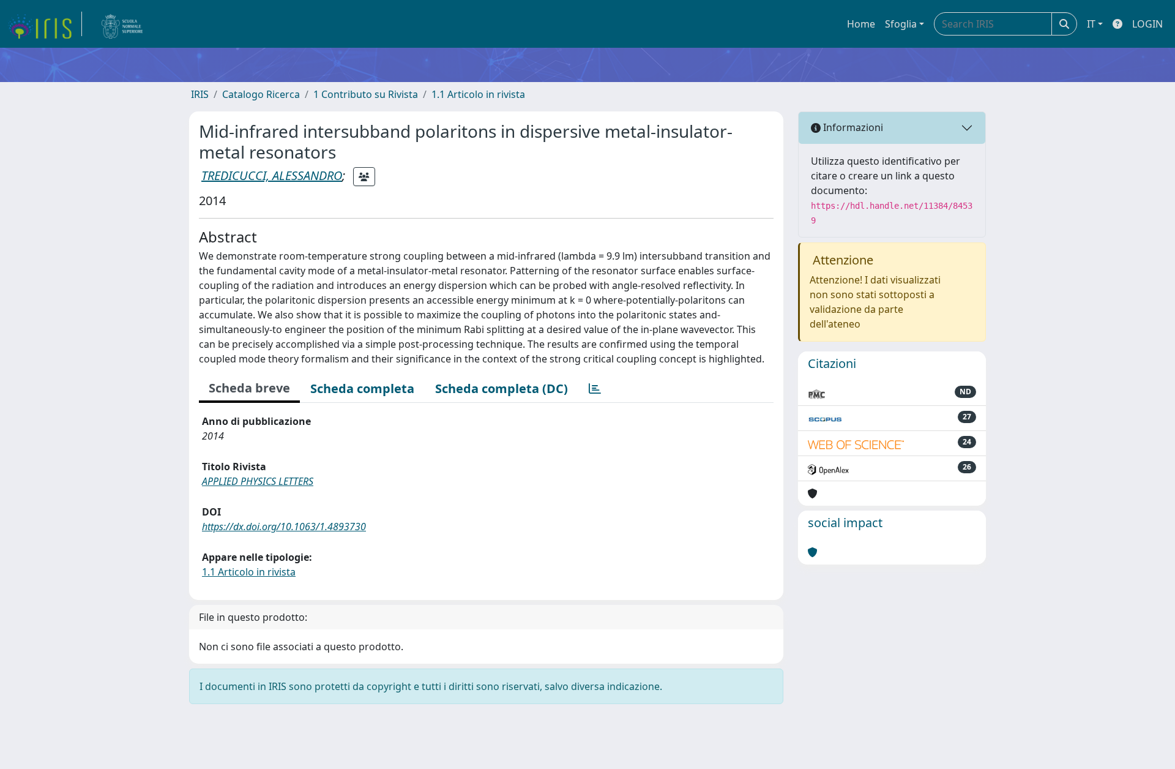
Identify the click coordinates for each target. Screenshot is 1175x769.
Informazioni (852, 127)
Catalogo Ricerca (261, 94)
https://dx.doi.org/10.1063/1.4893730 (284, 526)
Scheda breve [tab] (249, 388)
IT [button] (1091, 24)
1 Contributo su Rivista (365, 94)
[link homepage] (44, 24)
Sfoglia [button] (901, 24)
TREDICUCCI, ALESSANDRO (271, 175)
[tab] (594, 389)
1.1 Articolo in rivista (478, 94)
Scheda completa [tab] (362, 388)
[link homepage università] (122, 24)
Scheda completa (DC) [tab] (501, 388)
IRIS (200, 94)
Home (861, 24)
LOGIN (1147, 24)
